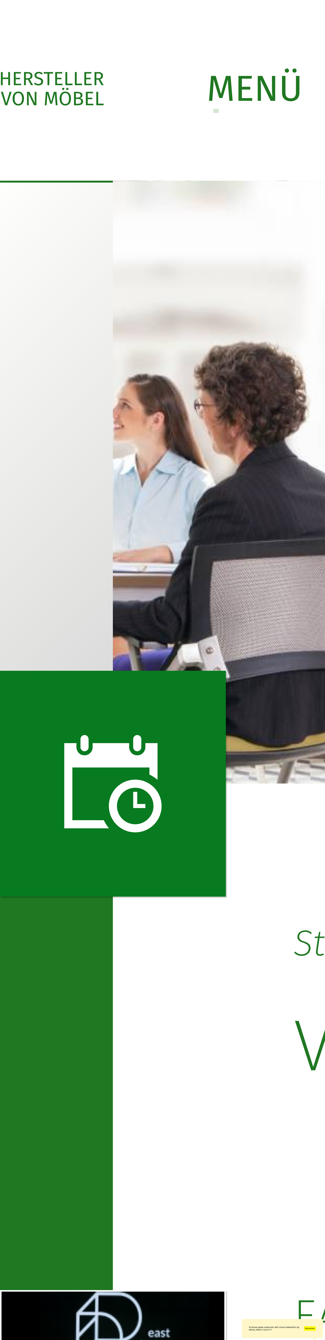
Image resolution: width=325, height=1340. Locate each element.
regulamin (267, 1329)
